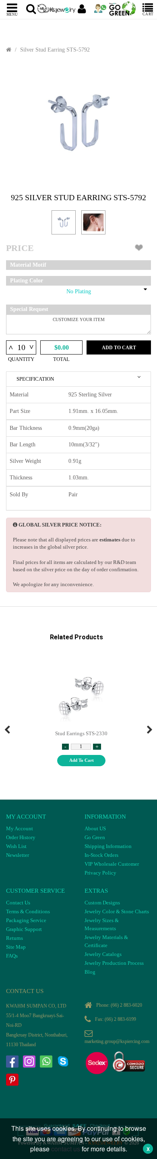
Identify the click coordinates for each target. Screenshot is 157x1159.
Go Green (95, 837)
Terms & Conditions (28, 911)
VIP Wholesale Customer (112, 864)
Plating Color (26, 281)
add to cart (81, 760)
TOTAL (61, 359)
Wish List (16, 846)
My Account (19, 828)
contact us (65, 1148)
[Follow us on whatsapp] (46, 1061)
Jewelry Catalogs (103, 954)
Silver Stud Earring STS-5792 (55, 50)
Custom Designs (102, 903)
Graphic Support (24, 929)
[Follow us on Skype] (63, 1061)
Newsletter (17, 855)
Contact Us (18, 903)
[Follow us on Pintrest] (12, 1080)
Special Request (29, 309)
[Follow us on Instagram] (29, 1061)
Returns (14, 938)
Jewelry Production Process (114, 963)
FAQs (12, 956)
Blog (90, 972)
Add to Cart (119, 347)
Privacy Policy (100, 873)
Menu (12, 14)
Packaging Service (26, 920)
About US (95, 828)
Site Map (16, 947)
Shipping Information (108, 846)
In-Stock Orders (101, 855)
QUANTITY (21, 359)
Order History (20, 837)
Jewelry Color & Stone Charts (117, 911)
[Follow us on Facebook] (12, 1061)
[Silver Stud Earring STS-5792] (78, 123)
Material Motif (28, 265)
